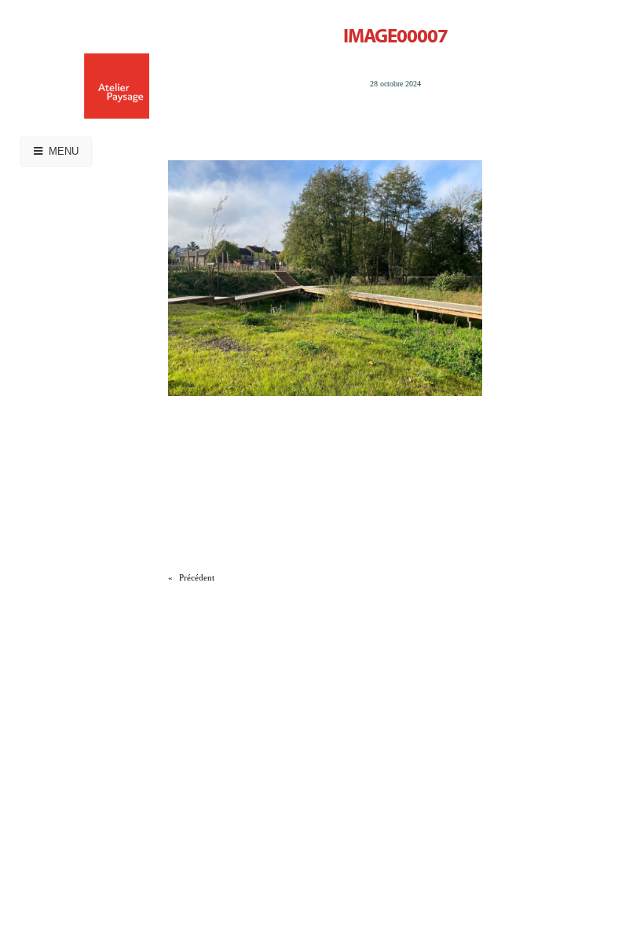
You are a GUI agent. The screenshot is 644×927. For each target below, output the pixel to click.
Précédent (196, 577)
